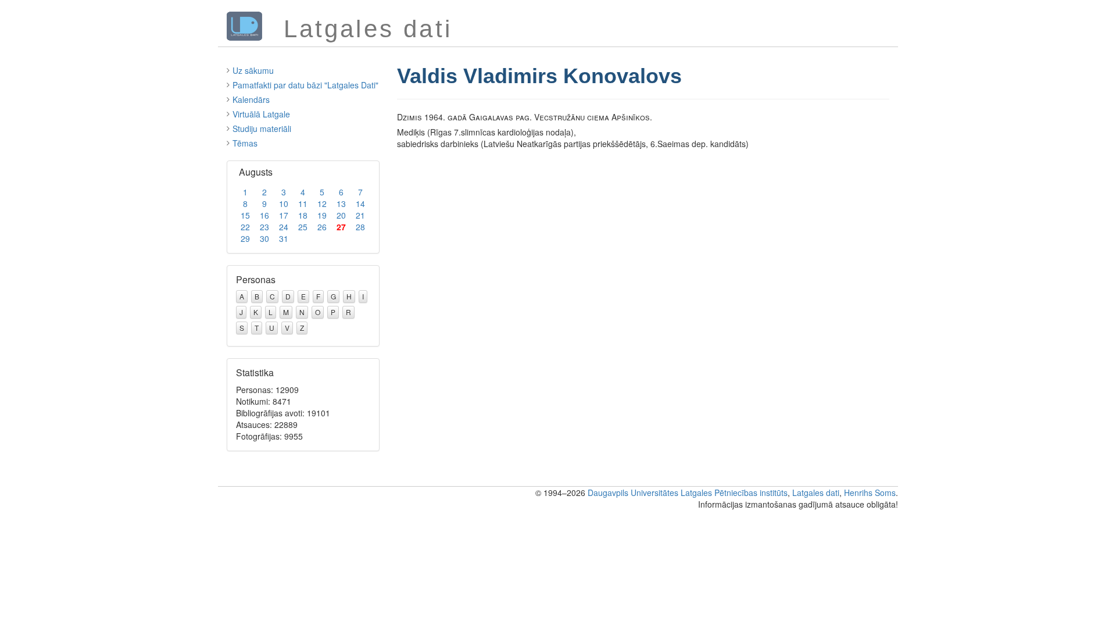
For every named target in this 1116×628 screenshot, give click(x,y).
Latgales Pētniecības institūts (734, 492)
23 (264, 227)
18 (302, 215)
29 (245, 238)
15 (245, 215)
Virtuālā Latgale (261, 114)
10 (283, 203)
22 (245, 227)
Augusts (256, 172)
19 (322, 215)
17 (283, 215)
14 (360, 203)
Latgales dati (815, 492)
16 (264, 215)
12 (322, 203)
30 (264, 238)
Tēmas (245, 143)
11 (302, 203)
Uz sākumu (253, 70)
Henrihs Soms (870, 492)
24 (283, 227)
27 (341, 227)
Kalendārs (251, 99)
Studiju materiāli (262, 128)
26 (322, 227)
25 (302, 227)
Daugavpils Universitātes (633, 492)
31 (283, 238)
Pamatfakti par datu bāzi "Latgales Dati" (305, 85)
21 (360, 215)
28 (360, 227)
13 (341, 203)
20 (341, 215)
